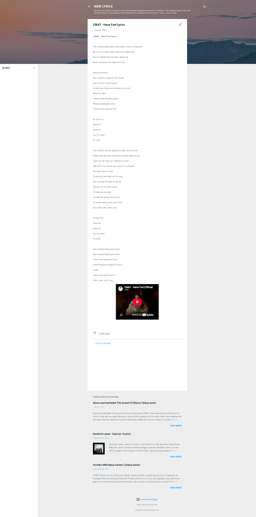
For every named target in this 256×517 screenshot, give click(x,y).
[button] (180, 25)
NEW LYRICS (103, 6)
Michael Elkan (152, 505)
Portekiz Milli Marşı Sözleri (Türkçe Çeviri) (116, 464)
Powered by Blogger (149, 499)
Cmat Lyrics (104, 334)
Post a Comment (103, 343)
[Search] (204, 7)
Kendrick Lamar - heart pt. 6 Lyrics (112, 433)
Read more (176, 425)
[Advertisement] (197, 59)
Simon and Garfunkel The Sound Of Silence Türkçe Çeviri (124, 402)
